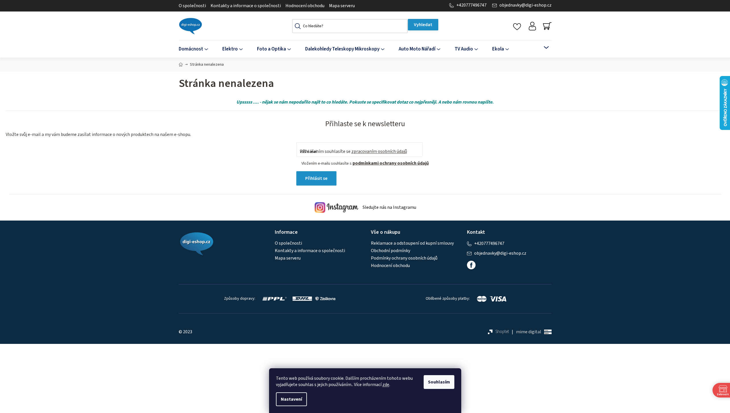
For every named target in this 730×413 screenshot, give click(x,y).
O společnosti (192, 6)
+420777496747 (471, 5)
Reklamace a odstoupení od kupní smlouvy (412, 243)
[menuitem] (197, 49)
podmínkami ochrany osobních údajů (391, 163)
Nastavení (291, 399)
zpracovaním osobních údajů (379, 151)
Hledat (423, 24)
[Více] (543, 47)
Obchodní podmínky (390, 250)
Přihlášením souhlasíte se (353, 151)
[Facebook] (471, 265)
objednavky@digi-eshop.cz (525, 5)
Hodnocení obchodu (304, 6)
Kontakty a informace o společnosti (246, 6)
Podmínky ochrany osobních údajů (404, 258)
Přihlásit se (316, 178)
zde (385, 384)
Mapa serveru (342, 6)
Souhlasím (439, 382)
